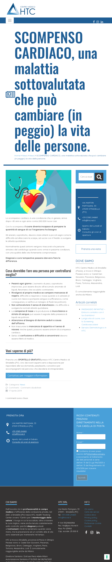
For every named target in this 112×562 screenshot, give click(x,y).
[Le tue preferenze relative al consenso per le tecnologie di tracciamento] (107, 557)
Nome (79, 432)
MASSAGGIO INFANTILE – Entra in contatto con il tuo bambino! (93, 312)
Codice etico (90, 515)
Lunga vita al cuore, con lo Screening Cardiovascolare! (93, 321)
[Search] (99, 177)
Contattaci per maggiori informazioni (27, 375)
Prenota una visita (91, 249)
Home (17, 155)
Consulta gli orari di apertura (25, 442)
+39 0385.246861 (90, 217)
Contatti (88, 526)
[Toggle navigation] (10, 20)
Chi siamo (88, 509)
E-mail (79, 442)
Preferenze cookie (92, 523)
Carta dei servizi (91, 512)
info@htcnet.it (89, 220)
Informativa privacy (96, 454)
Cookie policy (90, 520)
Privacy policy (90, 517)
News (24, 155)
